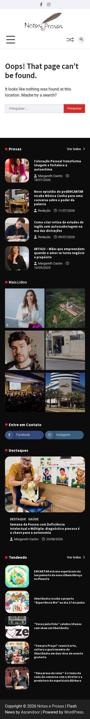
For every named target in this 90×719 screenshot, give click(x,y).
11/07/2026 (66, 210)
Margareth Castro (50, 176)
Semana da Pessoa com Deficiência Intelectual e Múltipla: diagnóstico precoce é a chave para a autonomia (45, 528)
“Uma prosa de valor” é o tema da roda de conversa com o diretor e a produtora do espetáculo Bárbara (58, 652)
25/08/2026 (54, 539)
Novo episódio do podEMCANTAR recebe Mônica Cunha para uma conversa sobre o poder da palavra (58, 197)
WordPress (73, 712)
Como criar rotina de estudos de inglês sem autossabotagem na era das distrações (59, 226)
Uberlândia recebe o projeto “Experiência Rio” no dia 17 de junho (59, 576)
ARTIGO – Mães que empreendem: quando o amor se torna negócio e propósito (59, 253)
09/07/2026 (66, 237)
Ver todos (74, 149)
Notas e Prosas (50, 706)
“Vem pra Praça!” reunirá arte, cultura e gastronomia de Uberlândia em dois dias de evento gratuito (58, 626)
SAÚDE (33, 519)
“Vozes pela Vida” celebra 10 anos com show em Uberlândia (58, 601)
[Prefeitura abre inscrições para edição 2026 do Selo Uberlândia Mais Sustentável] (24, 393)
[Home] (24, 309)
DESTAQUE (18, 519)
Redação (44, 210)
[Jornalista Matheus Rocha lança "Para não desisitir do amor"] (24, 351)
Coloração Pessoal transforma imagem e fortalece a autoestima (57, 165)
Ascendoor (30, 712)
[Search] (81, 39)
